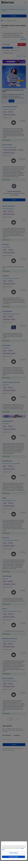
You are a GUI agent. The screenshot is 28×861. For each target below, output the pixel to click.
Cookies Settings (13, 852)
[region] (14, 850)
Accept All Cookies (13, 856)
